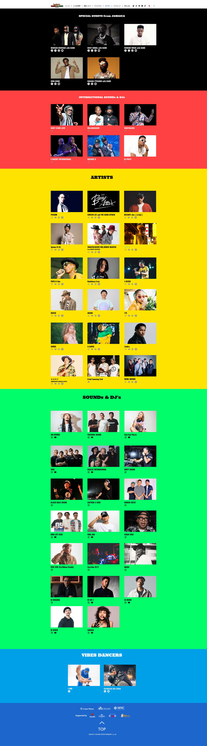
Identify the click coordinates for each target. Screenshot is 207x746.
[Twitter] (133, 6)
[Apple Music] (52, 50)
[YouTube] (55, 217)
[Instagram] (136, 6)
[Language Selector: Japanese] (151, 5)
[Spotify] (59, 217)
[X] (55, 50)
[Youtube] (142, 6)
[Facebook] (139, 6)
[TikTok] (145, 6)
